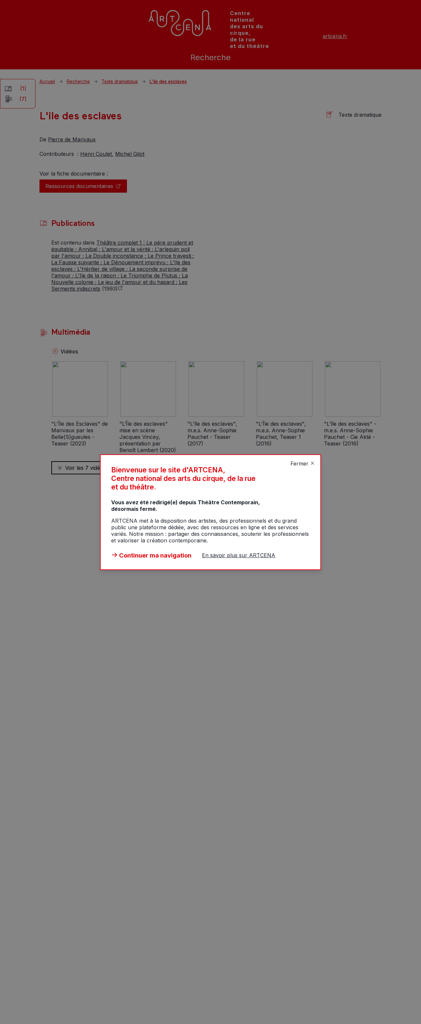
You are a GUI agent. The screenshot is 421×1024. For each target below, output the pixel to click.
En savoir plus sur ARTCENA (238, 555)
